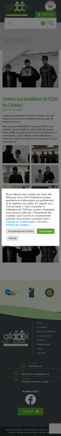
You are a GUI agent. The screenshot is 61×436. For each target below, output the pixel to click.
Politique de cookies (17, 224)
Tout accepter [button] (45, 231)
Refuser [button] (12, 238)
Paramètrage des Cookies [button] (20, 231)
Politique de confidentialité (20, 221)
